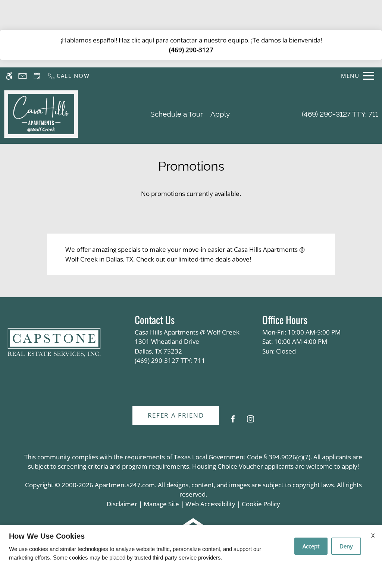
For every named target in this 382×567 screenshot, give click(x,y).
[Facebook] (232, 421)
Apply (220, 114)
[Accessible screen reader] (9, 75)
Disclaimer (122, 504)
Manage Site (161, 504)
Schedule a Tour (176, 114)
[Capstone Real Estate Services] (54, 343)
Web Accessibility (210, 504)
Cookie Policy (261, 504)
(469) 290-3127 (191, 49)
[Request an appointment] (36, 75)
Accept (311, 546)
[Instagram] (250, 421)
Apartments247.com (125, 485)
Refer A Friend (176, 415)
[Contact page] (22, 75)
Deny (346, 546)
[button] (369, 14)
